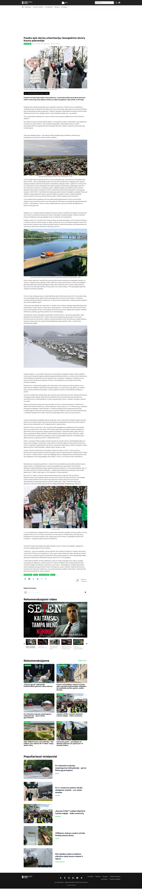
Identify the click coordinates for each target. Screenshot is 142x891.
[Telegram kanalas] (81, 878)
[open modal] (119, 3)
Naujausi (105, 876)
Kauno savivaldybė (44, 574)
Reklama (57, 7)
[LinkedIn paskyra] (73, 878)
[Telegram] (37, 578)
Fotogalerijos (49, 7)
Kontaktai (64, 7)
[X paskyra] (61, 878)
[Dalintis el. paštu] (45, 578)
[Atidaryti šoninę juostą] (23, 7)
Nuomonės (27, 43)
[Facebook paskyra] (65, 878)
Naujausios (28, 7)
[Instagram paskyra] (69, 878)
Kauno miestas (62, 665)
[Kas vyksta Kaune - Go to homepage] (28, 877)
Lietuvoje (28, 665)
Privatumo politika (114, 879)
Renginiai (60, 695)
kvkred (35, 574)
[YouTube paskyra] (77, 878)
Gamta (57, 838)
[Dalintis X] (33, 578)
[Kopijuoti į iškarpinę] (41, 578)
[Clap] (77, 580)
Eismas (27, 695)
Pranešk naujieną (38, 7)
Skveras (53, 574)
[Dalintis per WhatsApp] (25, 578)
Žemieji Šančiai (28, 574)
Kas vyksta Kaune (45, 43)
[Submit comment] (85, 592)
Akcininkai (104, 879)
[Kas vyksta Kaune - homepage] (28, 2)
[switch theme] (116, 3)
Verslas (27, 722)
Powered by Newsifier (71, 885)
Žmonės (57, 795)
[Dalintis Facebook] (29, 578)
